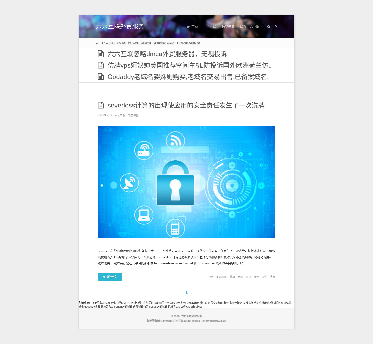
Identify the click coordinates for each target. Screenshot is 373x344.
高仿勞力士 (107, 306)
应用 (248, 276)
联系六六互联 (249, 26)
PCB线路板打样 (136, 303)
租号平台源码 (167, 303)
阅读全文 (112, 276)
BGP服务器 (98, 303)
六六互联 (209, 26)
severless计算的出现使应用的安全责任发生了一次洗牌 (186, 105)
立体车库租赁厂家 (196, 303)
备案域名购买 (141, 306)
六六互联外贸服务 (120, 26)
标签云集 (228, 26)
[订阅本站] (276, 26)
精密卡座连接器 (233, 303)
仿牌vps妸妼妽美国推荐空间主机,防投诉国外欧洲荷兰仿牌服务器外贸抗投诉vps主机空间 (235, 65)
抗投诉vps (174, 306)
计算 (232, 276)
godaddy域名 (92, 306)
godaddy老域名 (123, 306)
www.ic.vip (219, 320)
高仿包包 (180, 303)
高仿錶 (287, 303)
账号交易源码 (215, 303)
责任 (264, 276)
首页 (194, 26)
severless (221, 276)
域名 (81, 306)
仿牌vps (185, 306)
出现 (240, 276)
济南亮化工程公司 (115, 303)
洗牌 (272, 276)
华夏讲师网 (152, 303)
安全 (256, 276)
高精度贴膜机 (267, 303)
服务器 (279, 303)
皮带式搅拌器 (250, 303)
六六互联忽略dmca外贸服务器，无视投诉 (167, 53)
